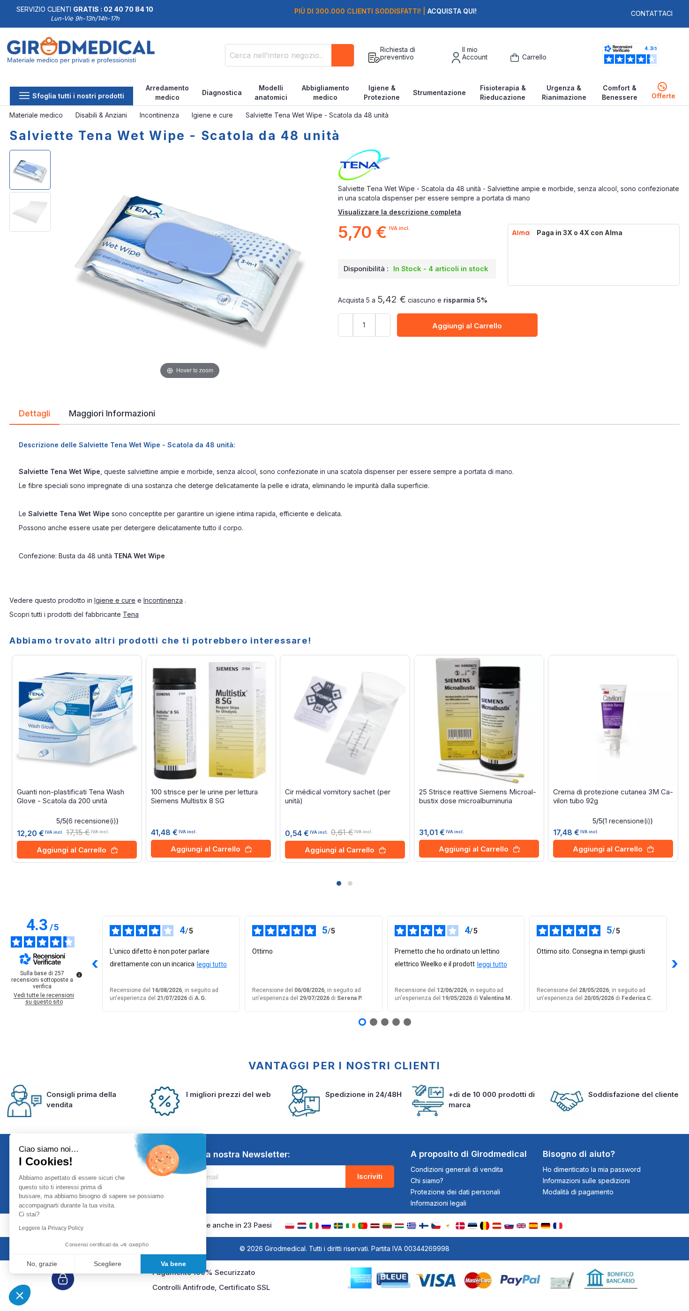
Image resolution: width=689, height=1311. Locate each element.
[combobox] (289, 55)
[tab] (34, 415)
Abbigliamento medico (325, 92)
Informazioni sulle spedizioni (586, 1181)
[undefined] (79, 974)
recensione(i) (92, 821)
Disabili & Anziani (102, 115)
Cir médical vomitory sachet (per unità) (337, 796)
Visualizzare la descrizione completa (399, 212)
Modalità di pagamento (578, 1192)
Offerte (663, 91)
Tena (131, 614)
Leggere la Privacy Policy (51, 1228)
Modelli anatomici (271, 92)
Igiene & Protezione (382, 92)
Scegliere (107, 1263)
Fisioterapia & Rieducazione (503, 92)
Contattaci (652, 13)
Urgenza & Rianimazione (564, 92)
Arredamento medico (167, 92)
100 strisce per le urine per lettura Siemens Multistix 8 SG (204, 796)
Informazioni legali (438, 1203)
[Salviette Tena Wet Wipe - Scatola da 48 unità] (30, 170)
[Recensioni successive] (674, 963)
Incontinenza (160, 115)
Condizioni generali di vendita (457, 1169)
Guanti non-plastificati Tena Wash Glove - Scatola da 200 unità (70, 796)
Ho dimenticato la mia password (592, 1169)
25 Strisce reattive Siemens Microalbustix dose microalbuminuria (477, 796)
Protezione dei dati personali (455, 1192)
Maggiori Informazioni (112, 412)
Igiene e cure (213, 115)
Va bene (173, 1263)
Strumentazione (439, 92)
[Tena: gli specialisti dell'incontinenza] (509, 165)
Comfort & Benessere (619, 92)
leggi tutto (212, 964)
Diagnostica (222, 92)
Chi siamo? (427, 1181)
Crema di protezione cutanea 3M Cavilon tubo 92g (613, 796)
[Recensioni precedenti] (94, 963)
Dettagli (34, 412)
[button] (338, 883)
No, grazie (42, 1263)
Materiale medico (37, 115)
